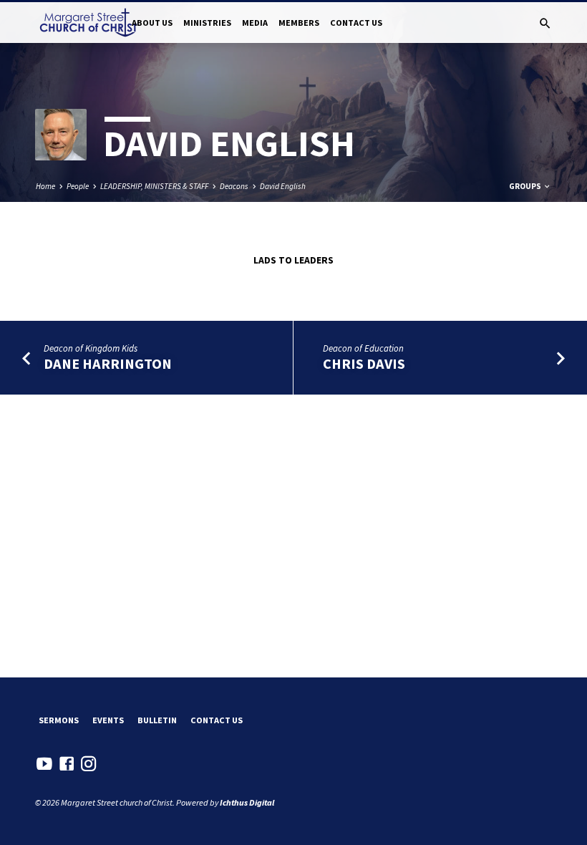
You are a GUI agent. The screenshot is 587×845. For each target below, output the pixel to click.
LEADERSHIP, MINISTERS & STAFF (154, 186)
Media (255, 22)
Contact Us (356, 22)
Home (45, 186)
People (78, 186)
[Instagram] (88, 764)
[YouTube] (44, 764)
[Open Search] (545, 23)
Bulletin (157, 720)
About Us (152, 22)
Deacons (234, 186)
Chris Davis (364, 363)
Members (298, 22)
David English (283, 186)
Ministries (207, 22)
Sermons (59, 720)
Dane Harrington (108, 363)
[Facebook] (66, 764)
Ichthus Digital (247, 802)
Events (108, 720)
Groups (526, 186)
